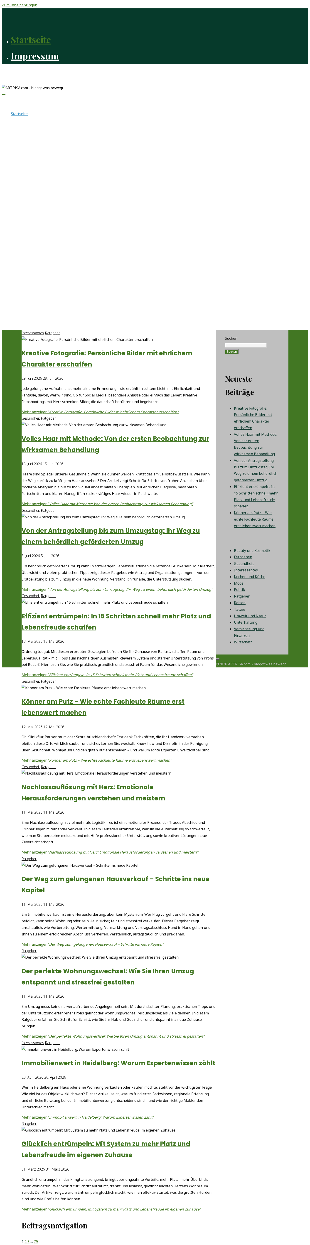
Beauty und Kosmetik (252, 550)
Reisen (240, 602)
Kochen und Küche (249, 576)
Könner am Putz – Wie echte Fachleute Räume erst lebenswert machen (255, 519)
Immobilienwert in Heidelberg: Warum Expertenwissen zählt (118, 1063)
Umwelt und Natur (250, 615)
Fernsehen (243, 556)
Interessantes (33, 332)
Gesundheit (31, 418)
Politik (239, 589)
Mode (239, 583)
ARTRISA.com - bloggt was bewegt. (41, 72)
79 (36, 1241)
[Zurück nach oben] (217, 659)
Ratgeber (52, 332)
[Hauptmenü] (3, 94)
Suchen (231, 338)
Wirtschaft (243, 642)
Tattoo (239, 609)
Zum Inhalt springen (19, 4)
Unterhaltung (245, 622)
